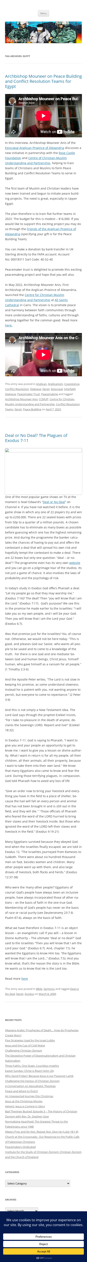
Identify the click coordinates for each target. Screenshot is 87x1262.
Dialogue (35, 389)
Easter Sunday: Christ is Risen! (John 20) (29, 1071)
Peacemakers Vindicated (20, 1147)
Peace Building (32, 409)
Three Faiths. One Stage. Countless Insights (32, 1066)
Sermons (49, 989)
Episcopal (57, 389)
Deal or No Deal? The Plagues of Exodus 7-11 (36, 437)
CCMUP (43, 399)
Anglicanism (55, 384)
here (24, 979)
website (74, 563)
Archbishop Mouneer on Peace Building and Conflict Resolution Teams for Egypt (43, 81)
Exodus (29, 994)
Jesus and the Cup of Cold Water (25, 1045)
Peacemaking (49, 394)
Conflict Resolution (17, 389)
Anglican (41, 384)
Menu (43, 13)
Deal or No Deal (54, 502)
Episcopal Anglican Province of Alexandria (34, 148)
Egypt (46, 389)
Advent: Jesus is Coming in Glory (25, 1106)
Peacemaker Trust (28, 394)
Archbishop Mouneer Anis (21, 399)
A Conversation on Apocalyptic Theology (30, 1086)
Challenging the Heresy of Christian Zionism (32, 1081)
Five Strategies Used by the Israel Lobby (30, 1040)
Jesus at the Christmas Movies (23, 1101)
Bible (39, 989)
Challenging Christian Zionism (23, 1050)
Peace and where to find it (21, 1091)
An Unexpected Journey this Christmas (29, 1096)
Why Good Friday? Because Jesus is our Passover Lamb (39, 1076)
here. (8, 325)
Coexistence (71, 384)
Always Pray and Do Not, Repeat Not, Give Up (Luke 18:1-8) (41, 1132)
